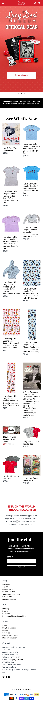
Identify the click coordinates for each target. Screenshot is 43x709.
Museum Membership (10, 635)
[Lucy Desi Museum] (21, 3)
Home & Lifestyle (8, 592)
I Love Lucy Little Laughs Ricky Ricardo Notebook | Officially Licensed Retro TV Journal (31, 293)
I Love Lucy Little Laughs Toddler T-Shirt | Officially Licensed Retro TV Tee (30, 188)
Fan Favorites (7, 597)
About (4, 625)
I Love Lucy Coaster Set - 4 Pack (31, 479)
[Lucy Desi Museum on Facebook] (6, 678)
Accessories (6, 584)
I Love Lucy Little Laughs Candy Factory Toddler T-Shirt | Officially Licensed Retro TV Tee (10, 243)
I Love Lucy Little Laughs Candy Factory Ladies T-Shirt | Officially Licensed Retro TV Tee (10, 197)
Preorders (6, 614)
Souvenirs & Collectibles (11, 594)
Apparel (5, 587)
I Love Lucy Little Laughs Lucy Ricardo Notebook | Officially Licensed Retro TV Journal (11, 343)
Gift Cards (6, 633)
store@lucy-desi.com (15, 660)
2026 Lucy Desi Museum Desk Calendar (9, 439)
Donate (5, 630)
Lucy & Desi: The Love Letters (10, 149)
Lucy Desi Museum (9, 599)
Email (10, 557)
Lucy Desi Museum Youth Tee (11, 477)
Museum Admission (9, 638)
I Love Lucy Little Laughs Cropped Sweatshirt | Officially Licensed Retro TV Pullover (30, 232)
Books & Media (7, 589)
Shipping (5, 609)
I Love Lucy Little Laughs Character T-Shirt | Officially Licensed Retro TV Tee (31, 148)
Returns (5, 611)
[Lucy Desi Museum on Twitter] (3, 678)
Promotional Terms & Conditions (14, 616)
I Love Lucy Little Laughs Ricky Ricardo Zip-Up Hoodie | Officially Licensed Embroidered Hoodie (11, 288)
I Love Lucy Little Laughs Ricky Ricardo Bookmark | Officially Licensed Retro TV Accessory (31, 347)
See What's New (21, 118)
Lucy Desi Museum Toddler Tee (31, 443)
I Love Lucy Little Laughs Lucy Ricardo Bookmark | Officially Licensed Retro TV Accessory (11, 400)
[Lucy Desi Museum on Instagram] (9, 678)
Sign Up (21, 567)
